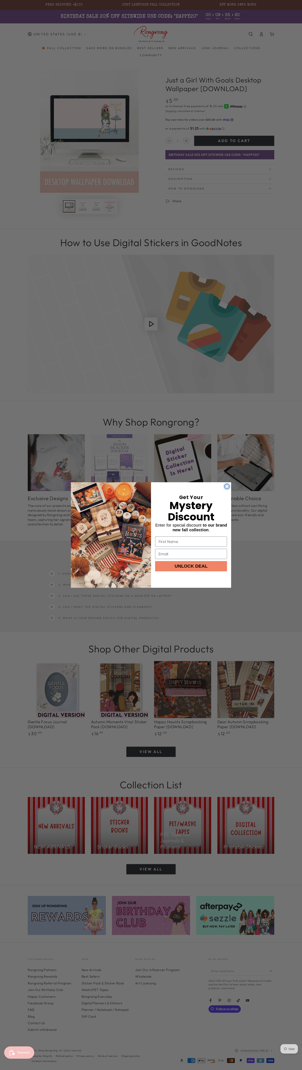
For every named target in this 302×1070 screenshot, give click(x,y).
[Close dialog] (226, 486)
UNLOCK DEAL (191, 566)
